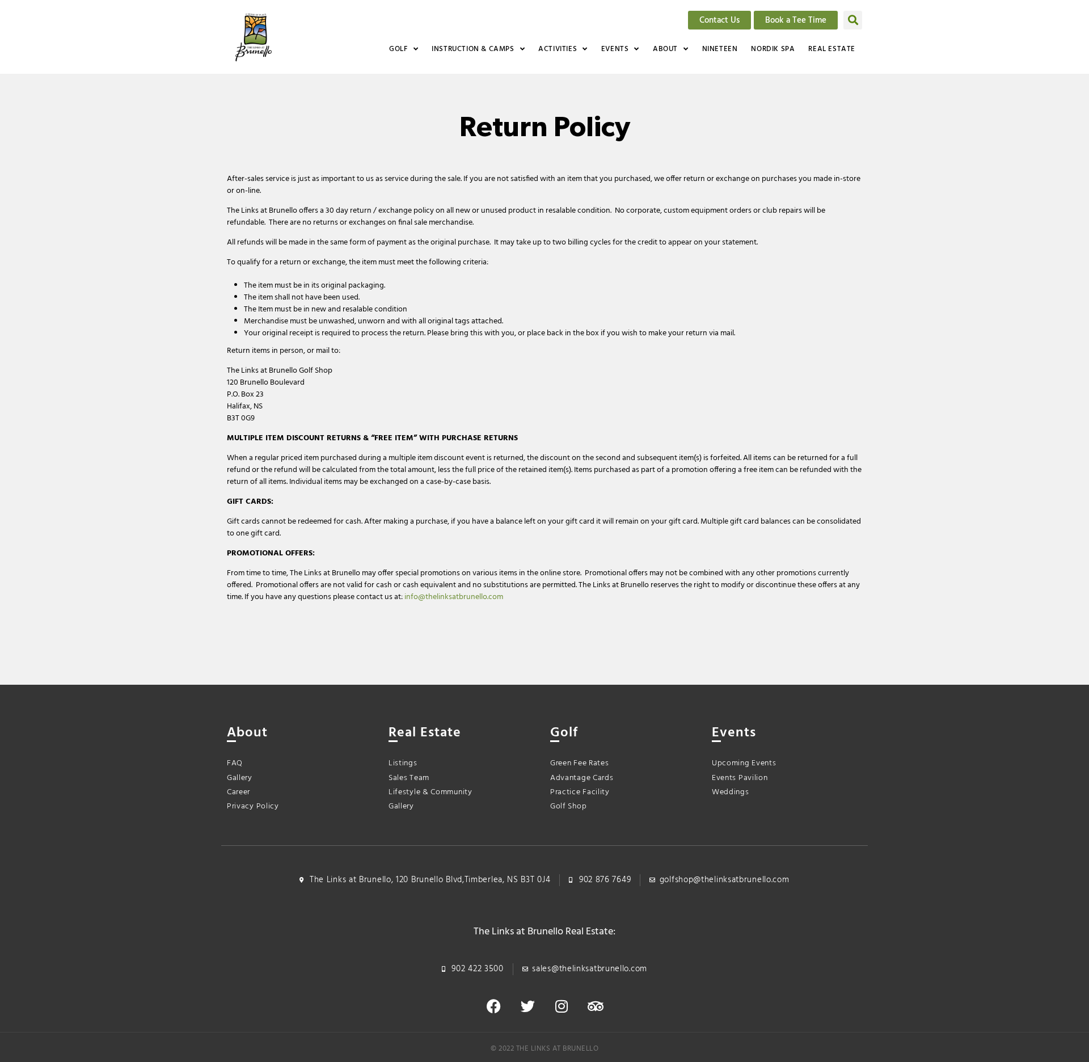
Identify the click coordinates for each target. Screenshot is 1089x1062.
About (665, 49)
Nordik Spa (773, 49)
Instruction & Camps (473, 49)
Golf (398, 49)
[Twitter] (527, 1006)
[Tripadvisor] (595, 1006)
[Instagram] (561, 1006)
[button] (852, 20)
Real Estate (831, 49)
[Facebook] (493, 1006)
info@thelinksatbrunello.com (453, 597)
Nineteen (720, 49)
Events (615, 49)
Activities (557, 49)
